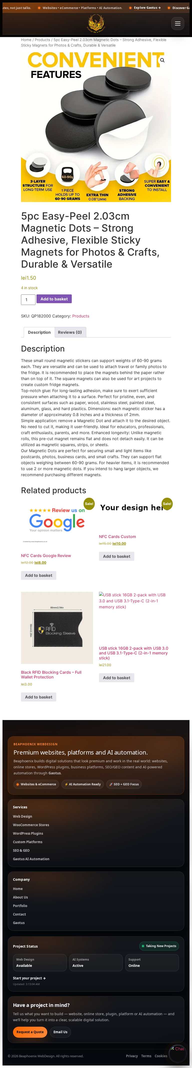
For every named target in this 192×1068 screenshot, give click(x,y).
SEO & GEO (21, 850)
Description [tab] (39, 332)
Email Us (60, 1032)
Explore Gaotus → (121, 8)
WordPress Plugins (28, 833)
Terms (146, 1056)
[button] (162, 60)
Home (26, 40)
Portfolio (20, 906)
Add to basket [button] (38, 575)
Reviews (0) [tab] (70, 332)
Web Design (22, 816)
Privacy (132, 1056)
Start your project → (29, 978)
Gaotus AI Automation (31, 859)
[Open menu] (177, 23)
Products (42, 40)
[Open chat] (177, 1053)
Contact (19, 914)
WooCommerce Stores (31, 825)
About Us (20, 897)
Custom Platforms (27, 842)
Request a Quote (30, 1032)
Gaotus (18, 923)
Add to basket (54, 298)
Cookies (161, 1056)
